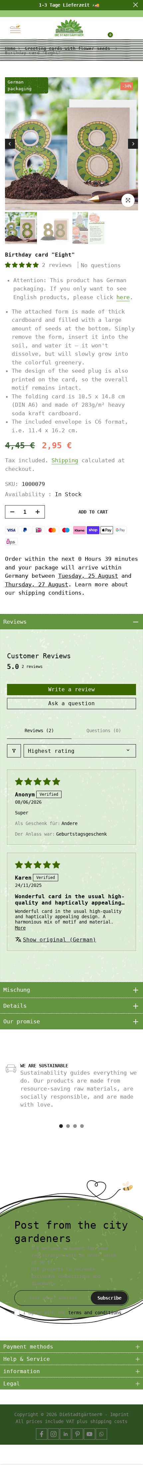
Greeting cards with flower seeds (67, 48)
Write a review (71, 689)
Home (10, 48)
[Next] (133, 144)
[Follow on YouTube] (89, 1434)
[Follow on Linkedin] (65, 1434)
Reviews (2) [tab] (39, 730)
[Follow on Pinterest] (77, 1434)
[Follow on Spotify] (101, 1434)
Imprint (119, 1414)
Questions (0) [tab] (103, 730)
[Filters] (14, 750)
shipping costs (108, 1421)
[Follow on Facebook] (41, 1434)
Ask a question (71, 703)
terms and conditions (94, 1312)
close (135, 4)
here (123, 297)
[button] (23, 265)
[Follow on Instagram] (53, 1434)
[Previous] (10, 144)
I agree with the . (73, 1312)
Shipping (65, 460)
